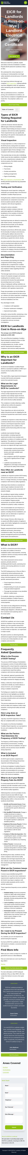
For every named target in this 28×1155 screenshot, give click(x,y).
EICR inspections (11, 83)
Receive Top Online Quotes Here (14, 540)
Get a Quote (13, 56)
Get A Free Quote (14, 1055)
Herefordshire (6, 1070)
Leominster (6, 1072)
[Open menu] (25, 2)
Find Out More (14, 644)
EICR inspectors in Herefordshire (12, 179)
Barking (3, 964)
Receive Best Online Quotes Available (14, 352)
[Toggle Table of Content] (16, 109)
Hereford (5, 1067)
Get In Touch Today (14, 104)
